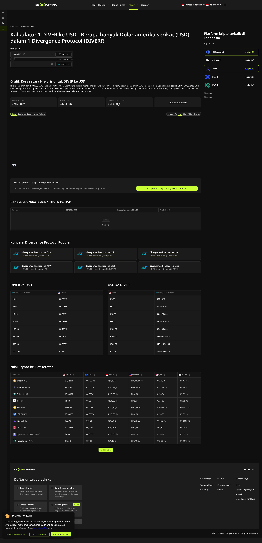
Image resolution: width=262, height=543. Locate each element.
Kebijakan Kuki (40, 528)
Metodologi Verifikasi (245, 499)
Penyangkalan (232, 533)
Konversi (14, 26)
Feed (93, 4)
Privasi (221, 533)
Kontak (239, 494)
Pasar (132, 4)
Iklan (238, 485)
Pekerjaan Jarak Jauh (245, 489)
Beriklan (145, 4)
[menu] (3, 20)
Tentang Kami (206, 485)
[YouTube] (249, 470)
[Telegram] (253, 470)
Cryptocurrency (224, 485)
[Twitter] (244, 470)
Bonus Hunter (118, 4)
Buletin (101, 4)
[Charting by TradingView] (14, 165)
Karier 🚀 (204, 489)
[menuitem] (3, 12)
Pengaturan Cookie (249, 533)
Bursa (220, 489)
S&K (213, 533)
